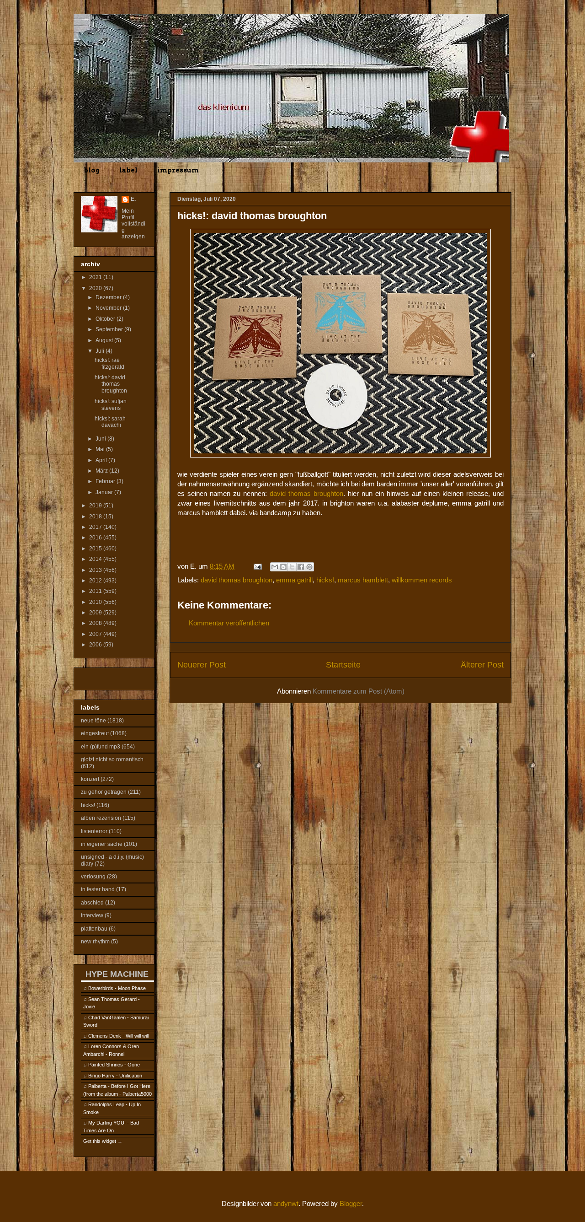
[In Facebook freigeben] (300, 566)
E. (133, 199)
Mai (101, 449)
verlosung (93, 876)
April (102, 460)
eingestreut (95, 733)
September (110, 329)
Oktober (106, 319)
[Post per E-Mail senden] (257, 566)
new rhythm (95, 941)
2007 (96, 634)
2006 (96, 644)
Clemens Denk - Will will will (118, 1036)
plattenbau (94, 929)
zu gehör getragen (104, 792)
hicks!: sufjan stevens (111, 404)
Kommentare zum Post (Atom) (358, 691)
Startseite (343, 664)
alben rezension (101, 818)
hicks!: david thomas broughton (111, 384)
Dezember (109, 297)
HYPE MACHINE (117, 973)
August (105, 340)
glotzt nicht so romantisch (112, 759)
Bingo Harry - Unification (115, 1075)
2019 (96, 505)
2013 (96, 570)
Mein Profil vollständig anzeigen (133, 224)
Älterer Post (482, 664)
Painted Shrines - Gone (114, 1064)
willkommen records (422, 580)
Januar (105, 492)
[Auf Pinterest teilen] (309, 566)
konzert (90, 779)
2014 (96, 559)
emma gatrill (294, 580)
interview (92, 915)
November (109, 308)
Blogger (351, 1203)
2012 (96, 580)
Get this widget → (102, 1141)
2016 (96, 537)
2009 (96, 612)
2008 (96, 623)
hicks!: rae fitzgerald (109, 363)
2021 (96, 277)
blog (92, 170)
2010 (96, 602)
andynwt (285, 1203)
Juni (101, 439)
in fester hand (98, 889)
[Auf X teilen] (292, 566)
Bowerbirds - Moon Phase (117, 988)
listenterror (94, 831)
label (128, 170)
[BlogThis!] (283, 566)
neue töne (93, 720)
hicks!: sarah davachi (110, 421)
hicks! (325, 580)
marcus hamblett (363, 580)
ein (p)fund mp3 (100, 746)
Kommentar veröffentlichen (229, 623)
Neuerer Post (201, 664)
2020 (96, 288)
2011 (96, 591)
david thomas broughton (306, 493)
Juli (101, 351)
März (102, 471)
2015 (96, 548)
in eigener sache (101, 844)
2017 (96, 527)
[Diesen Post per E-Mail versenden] (274, 566)
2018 (96, 516)
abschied (92, 902)
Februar (106, 481)
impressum (178, 170)
